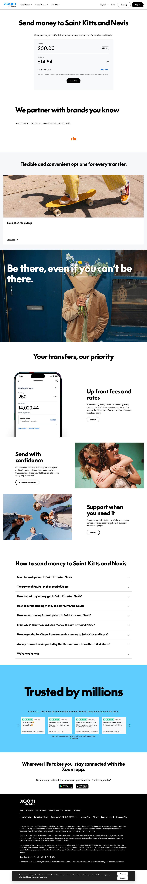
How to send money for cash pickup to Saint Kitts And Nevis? (54, 615)
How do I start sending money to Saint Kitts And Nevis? (50, 605)
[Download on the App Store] (82, 787)
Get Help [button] (93, 532)
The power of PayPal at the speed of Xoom (43, 586)
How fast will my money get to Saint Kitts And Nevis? (49, 596)
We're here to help (28, 653)
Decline (122, 878)
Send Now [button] (73, 81)
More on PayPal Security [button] (27, 482)
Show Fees (104, 70)
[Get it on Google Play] (66, 787)
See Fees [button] (93, 419)
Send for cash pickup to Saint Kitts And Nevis (44, 577)
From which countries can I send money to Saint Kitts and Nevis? (56, 624)
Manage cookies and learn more (36, 877)
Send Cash (11, 240)
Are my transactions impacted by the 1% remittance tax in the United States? (64, 644)
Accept (122, 874)
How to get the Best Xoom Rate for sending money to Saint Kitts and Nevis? (63, 634)
